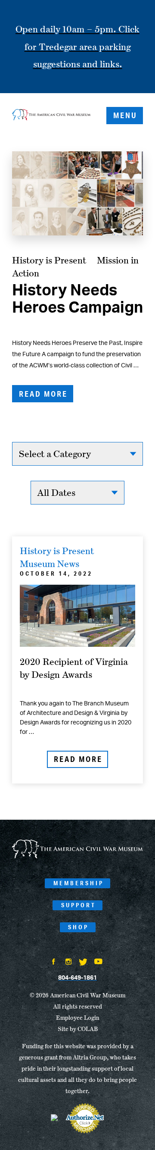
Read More (43, 393)
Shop (78, 927)
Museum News (49, 563)
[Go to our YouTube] (98, 962)
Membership (78, 883)
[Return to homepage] (51, 115)
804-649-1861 (77, 978)
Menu (125, 115)
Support (78, 905)
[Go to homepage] (77, 857)
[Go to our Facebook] (54, 962)
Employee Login (77, 1017)
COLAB (88, 1028)
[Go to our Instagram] (68, 962)
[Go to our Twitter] (83, 962)
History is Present (49, 260)
